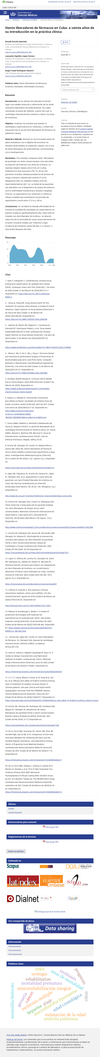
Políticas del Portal (15, 1039)
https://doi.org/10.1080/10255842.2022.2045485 (26, 373)
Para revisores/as (15, 954)
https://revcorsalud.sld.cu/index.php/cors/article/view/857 (31, 584)
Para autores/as (14, 950)
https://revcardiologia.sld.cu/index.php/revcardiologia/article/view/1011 (37, 552)
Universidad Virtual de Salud (59, 2)
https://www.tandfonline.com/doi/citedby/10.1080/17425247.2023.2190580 (38, 347)
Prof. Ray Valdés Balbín (17, 1035)
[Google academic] (73, 900)
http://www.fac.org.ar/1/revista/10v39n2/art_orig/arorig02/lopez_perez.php (38, 496)
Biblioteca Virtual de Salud (84, 2)
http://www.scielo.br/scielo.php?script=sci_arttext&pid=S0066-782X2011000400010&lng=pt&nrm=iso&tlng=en (25, 414)
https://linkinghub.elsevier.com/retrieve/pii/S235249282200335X (33, 671)
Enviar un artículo (16, 851)
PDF (66, 42)
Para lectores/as (14, 946)
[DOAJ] (79, 868)
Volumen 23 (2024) (30, 20)
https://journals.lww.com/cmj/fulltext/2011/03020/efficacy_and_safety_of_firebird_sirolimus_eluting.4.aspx (51, 700)
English (11, 808)
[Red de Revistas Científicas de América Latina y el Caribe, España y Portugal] (46, 900)
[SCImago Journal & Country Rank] (50, 911)
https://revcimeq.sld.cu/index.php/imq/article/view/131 (29, 467)
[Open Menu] (5, 12)
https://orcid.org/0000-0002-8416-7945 (18, 52)
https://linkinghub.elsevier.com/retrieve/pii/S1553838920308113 (33, 792)
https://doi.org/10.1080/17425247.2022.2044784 (26, 319)
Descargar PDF (51, 827)
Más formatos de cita (71, 90)
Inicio (7, 20)
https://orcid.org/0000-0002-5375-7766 (18, 67)
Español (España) (15, 812)
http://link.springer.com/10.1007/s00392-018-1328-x (28, 605)
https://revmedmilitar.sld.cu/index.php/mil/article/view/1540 (32, 725)
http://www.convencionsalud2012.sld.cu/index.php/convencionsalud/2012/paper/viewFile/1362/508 (49, 527)
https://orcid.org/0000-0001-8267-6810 (18, 76)
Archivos (16, 20)
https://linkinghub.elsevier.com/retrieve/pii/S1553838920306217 (33, 760)
